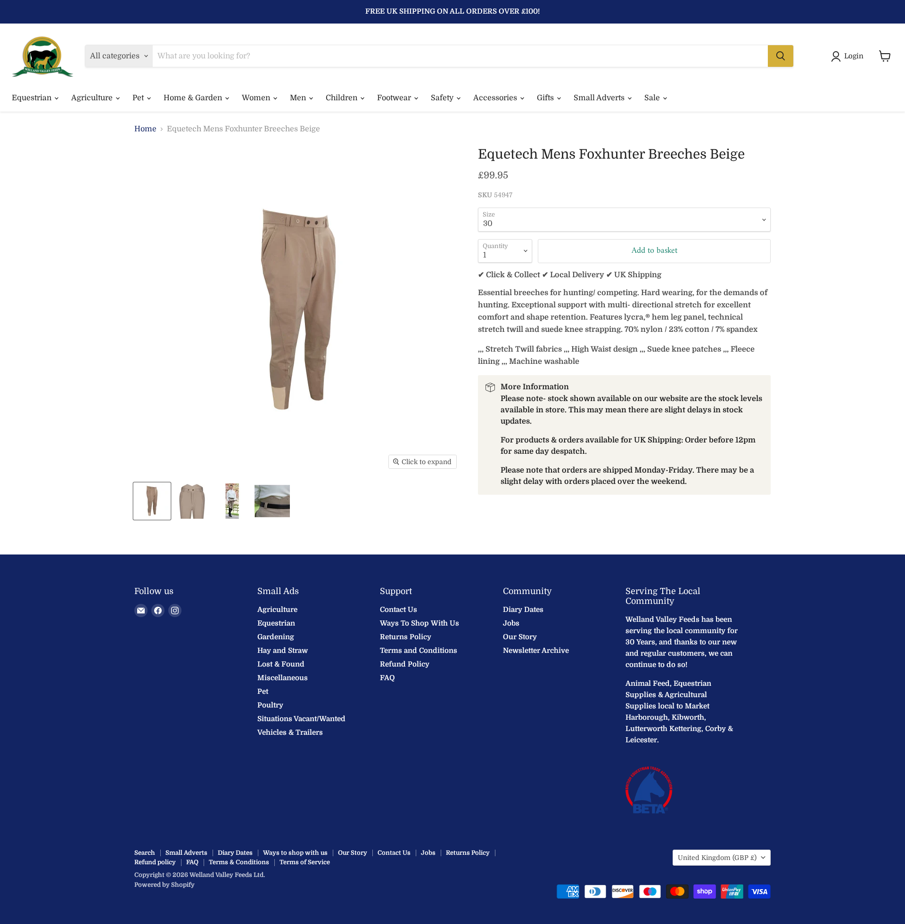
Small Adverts (600, 98)
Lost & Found (280, 664)
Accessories (496, 98)
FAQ (387, 678)
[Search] (780, 56)
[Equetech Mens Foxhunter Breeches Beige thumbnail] (152, 501)
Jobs (511, 623)
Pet (139, 98)
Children (342, 98)
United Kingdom (717, 857)
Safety (443, 98)
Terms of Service (305, 862)
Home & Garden (194, 98)
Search (144, 852)
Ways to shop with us (295, 852)
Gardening (275, 637)
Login (854, 56)
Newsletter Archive (536, 650)
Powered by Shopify (164, 884)
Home (145, 129)
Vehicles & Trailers (290, 732)
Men (299, 98)
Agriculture (93, 98)
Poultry (270, 705)
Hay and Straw (282, 650)
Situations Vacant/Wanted (301, 719)
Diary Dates (523, 609)
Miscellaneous (282, 678)
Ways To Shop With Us (419, 623)
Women (257, 98)
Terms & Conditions (239, 862)
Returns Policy (405, 637)
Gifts (546, 98)
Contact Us (398, 609)
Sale (653, 98)
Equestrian (32, 98)
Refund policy (155, 862)
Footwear (395, 98)
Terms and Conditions (418, 650)
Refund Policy (404, 664)
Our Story (520, 637)
